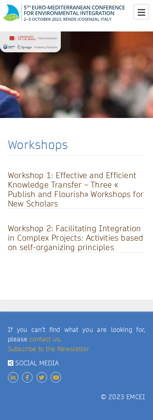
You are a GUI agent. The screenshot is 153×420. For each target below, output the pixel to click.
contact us (44, 339)
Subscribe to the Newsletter (48, 349)
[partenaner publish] (30, 44)
